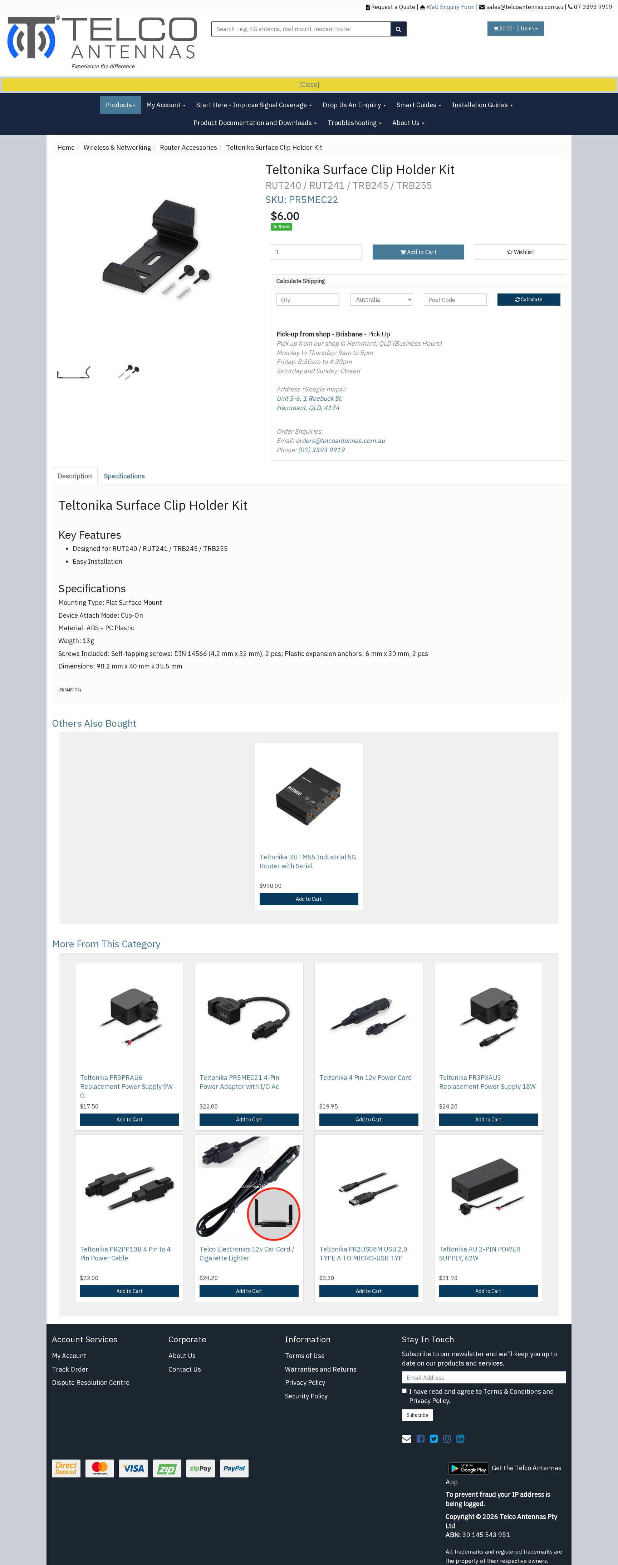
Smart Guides (417, 105)
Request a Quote (393, 6)
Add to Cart (421, 252)
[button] (520, 252)
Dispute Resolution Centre (90, 1382)
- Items (517, 28)
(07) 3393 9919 (321, 450)
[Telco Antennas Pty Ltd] (103, 37)
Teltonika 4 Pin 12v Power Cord (365, 1077)
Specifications (124, 476)
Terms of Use (305, 1356)
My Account (164, 105)
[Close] (309, 84)
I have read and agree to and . (481, 1396)
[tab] (75, 476)
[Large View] (74, 372)
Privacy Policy (305, 1382)
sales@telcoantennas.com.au (524, 6)
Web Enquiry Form (451, 6)
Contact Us (184, 1369)
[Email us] (406, 1438)
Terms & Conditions (512, 1391)
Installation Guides (480, 105)
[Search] (399, 28)
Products (118, 105)
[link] (421, 1438)
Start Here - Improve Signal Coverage (252, 105)
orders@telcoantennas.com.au (340, 440)
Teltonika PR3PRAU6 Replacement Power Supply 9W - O (128, 1086)
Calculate (531, 299)
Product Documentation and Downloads (253, 123)
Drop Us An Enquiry (352, 105)
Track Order (70, 1369)
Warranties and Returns (321, 1369)
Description (75, 476)
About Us (406, 123)
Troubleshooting (353, 123)
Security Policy (306, 1396)
